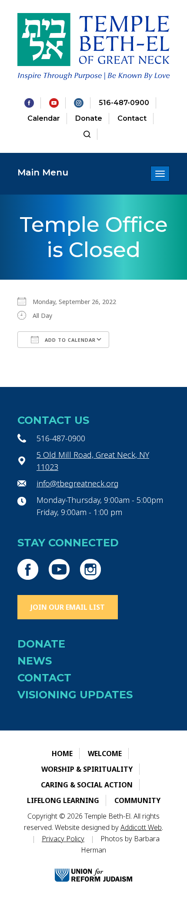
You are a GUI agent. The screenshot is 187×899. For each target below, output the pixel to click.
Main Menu (42, 172)
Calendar (43, 118)
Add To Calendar (69, 340)
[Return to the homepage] (93, 46)
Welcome (105, 753)
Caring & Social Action (87, 785)
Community (137, 800)
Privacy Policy (63, 838)
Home (62, 753)
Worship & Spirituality (87, 769)
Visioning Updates (75, 694)
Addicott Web (141, 827)
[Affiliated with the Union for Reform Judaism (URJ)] (93, 867)
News (34, 660)
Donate (88, 118)
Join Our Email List (67, 607)
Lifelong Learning (63, 800)
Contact (132, 118)
